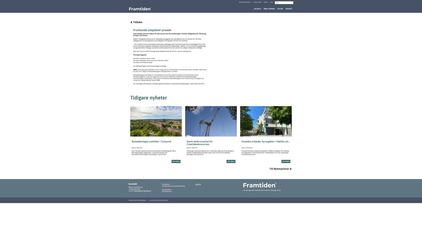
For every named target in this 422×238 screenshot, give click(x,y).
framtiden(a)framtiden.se (142, 191)
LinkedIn (198, 184)
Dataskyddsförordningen (137, 200)
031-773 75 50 (135, 189)
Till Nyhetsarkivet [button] (279, 168)
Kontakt (289, 9)
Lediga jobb (257, 2)
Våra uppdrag (269, 9)
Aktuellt (257, 9)
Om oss (280, 9)
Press (265, 2)
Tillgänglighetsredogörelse (158, 200)
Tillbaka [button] (137, 22)
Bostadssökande (244, 2)
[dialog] (156, 135)
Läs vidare (176, 161)
